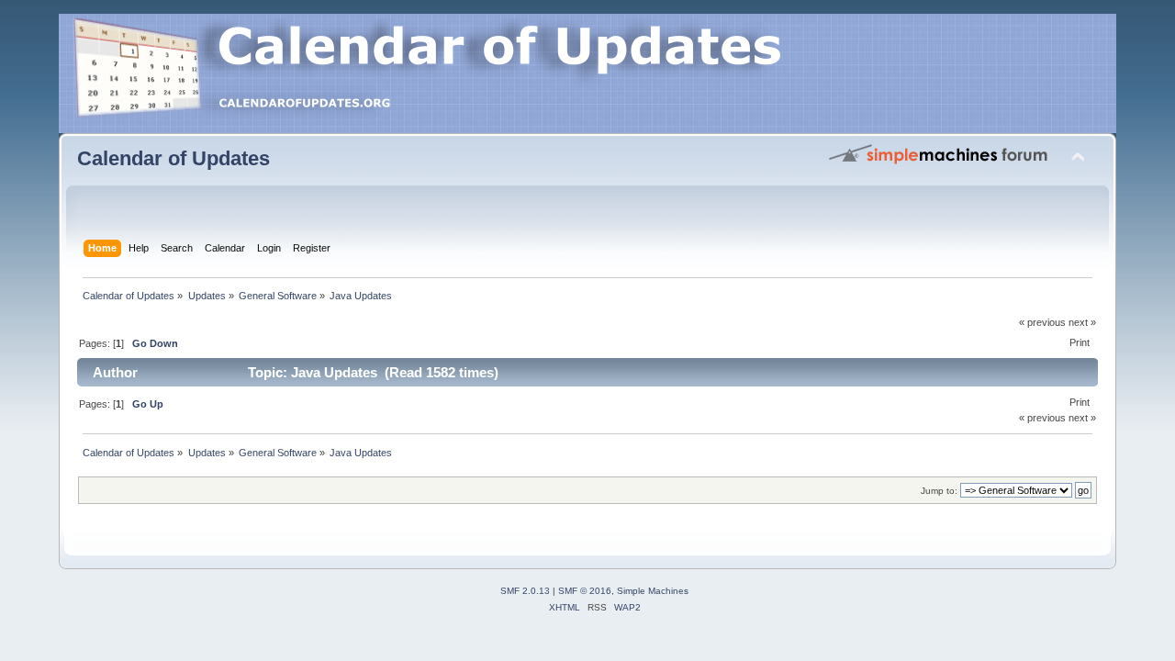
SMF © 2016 (584, 591)
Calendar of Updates (173, 158)
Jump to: (939, 491)
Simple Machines (652, 591)
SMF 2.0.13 (525, 591)
